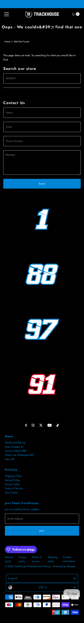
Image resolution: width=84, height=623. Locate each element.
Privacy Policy (12, 484)
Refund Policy (12, 480)
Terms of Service (14, 488)
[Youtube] (50, 425)
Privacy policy (22, 559)
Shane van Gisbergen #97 (19, 455)
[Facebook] (26, 425)
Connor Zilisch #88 (15, 451)
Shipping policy (52, 559)
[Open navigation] (6, 14)
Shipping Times (13, 476)
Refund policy (9, 559)
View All (9, 459)
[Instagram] (33, 425)
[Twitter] (41, 425)
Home (7, 41)
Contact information (69, 559)
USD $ (43, 587)
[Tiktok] (57, 425)
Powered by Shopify (64, 566)
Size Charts (11, 492)
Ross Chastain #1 (14, 447)
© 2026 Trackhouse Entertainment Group (28, 566)
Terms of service (36, 559)
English (13, 578)
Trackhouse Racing (15, 442)
